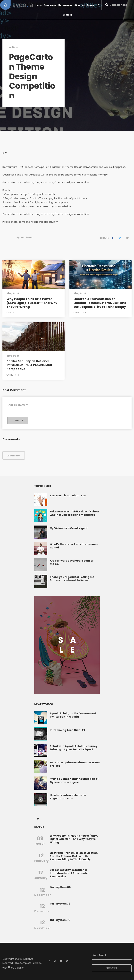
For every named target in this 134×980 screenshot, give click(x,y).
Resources (50, 5)
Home (38, 5)
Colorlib (19, 967)
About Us (80, 5)
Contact (67, 14)
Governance (65, 5)
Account (91, 5)
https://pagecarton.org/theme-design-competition (57, 182)
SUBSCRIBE (111, 968)
